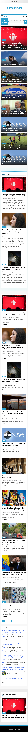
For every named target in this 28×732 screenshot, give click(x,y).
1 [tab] (21, 48)
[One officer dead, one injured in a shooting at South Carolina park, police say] (14, 435)
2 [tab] (23, 48)
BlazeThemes (18, 729)
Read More (4, 324)
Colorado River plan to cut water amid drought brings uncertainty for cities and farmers (12, 413)
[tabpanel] (14, 709)
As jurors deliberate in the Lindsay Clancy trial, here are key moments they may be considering (12, 231)
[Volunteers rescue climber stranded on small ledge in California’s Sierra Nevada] (14, 258)
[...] (21, 639)
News (18, 38)
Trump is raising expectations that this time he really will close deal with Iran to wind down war (14, 113)
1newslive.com (14, 7)
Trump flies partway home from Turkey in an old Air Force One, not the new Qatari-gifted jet (13, 161)
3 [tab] (25, 48)
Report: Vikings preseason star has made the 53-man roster (13, 666)
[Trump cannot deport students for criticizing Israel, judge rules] (14, 466)
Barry (4, 198)
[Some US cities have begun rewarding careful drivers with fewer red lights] (14, 531)
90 (15, 621)
